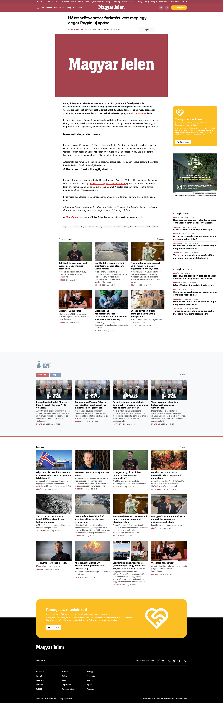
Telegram (77, 217)
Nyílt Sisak (77, 7)
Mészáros (118, 227)
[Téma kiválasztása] (161, 7)
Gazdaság (116, 2)
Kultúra (124, 2)
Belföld (73, 2)
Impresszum (40, 661)
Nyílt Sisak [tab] (42, 375)
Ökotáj (146, 2)
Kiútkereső (163, 2)
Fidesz (91, 227)
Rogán (83, 227)
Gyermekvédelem (97, 2)
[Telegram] (48, 1)
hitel (70, 227)
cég (64, 227)
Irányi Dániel (73, 29)
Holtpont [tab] (55, 375)
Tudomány (138, 2)
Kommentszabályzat (148, 699)
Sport (131, 2)
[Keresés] (167, 7)
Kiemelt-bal (139, 227)
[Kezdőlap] (111, 7)
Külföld (80, 2)
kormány (108, 227)
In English (154, 2)
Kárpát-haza (66, 685)
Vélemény (65, 2)
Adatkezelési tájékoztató (165, 699)
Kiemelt (57, 7)
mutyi (76, 227)
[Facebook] (37, 1)
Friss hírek (40, 672)
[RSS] (56, 1)
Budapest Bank (152, 227)
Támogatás (128, 227)
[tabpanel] (111, 404)
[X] (45, 1)
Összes (160, 239)
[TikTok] (52, 1)
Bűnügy (108, 2)
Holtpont (65, 672)
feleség (99, 227)
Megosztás (148, 29)
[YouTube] (41, 1)
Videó (87, 2)
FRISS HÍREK (47, 7)
